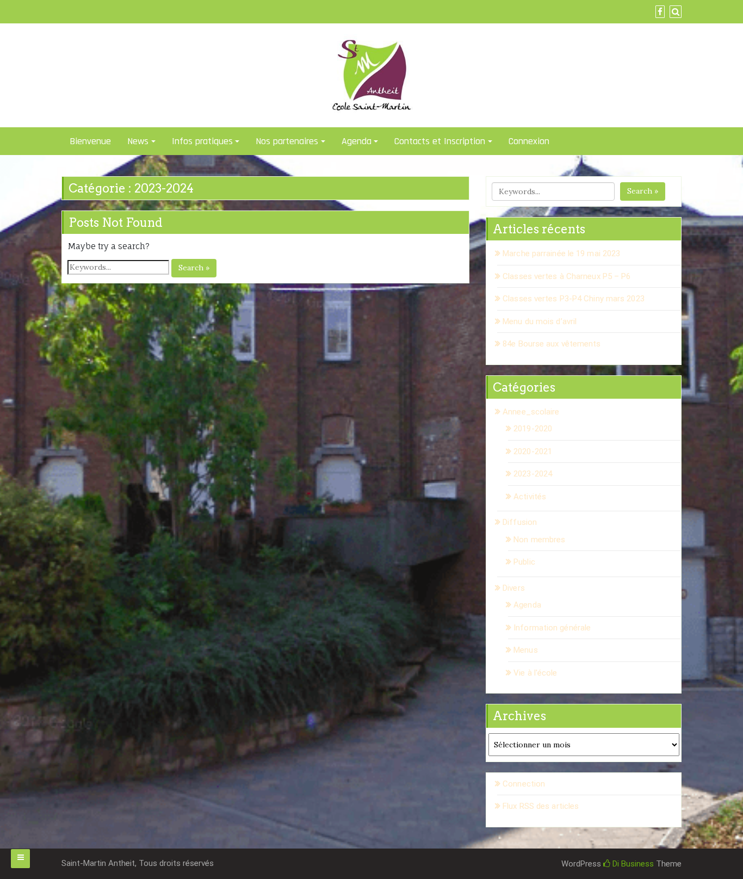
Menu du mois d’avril (540, 321)
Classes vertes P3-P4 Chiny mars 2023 (574, 299)
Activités (529, 497)
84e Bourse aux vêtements (551, 344)
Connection (524, 784)
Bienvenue (90, 141)
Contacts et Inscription (439, 141)
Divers (514, 588)
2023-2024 (532, 474)
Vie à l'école (535, 673)
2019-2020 (532, 429)
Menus (525, 650)
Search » (193, 268)
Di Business (632, 864)
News (137, 141)
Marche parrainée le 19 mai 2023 (561, 253)
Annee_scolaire (531, 412)
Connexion (529, 141)
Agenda (356, 141)
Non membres (539, 539)
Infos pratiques (202, 141)
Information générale (552, 628)
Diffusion (520, 522)
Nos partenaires (287, 141)
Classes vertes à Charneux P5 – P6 (566, 276)
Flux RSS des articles (541, 806)
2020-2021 (532, 451)
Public (524, 562)
